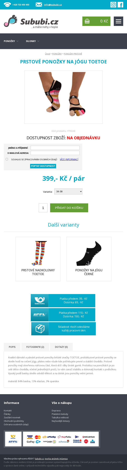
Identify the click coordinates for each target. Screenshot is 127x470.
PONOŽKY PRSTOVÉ (73, 53)
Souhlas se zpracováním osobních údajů (34, 159)
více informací (69, 159)
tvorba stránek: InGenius (56, 458)
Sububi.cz (39, 458)
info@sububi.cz (53, 4)
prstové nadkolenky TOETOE (38, 272)
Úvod (47, 53)
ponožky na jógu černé (89, 272)
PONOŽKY (57, 53)
